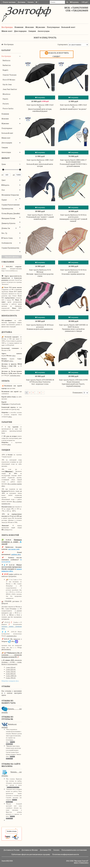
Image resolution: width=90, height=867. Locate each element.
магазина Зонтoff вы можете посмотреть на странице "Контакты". (12, 282)
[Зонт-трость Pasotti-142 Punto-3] (40, 186)
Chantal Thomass (9, 75)
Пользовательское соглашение (74, 850)
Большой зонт (68, 27)
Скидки (32, 31)
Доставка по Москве (29, 850)
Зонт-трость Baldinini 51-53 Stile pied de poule (73, 216)
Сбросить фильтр (12, 257)
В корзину (40, 97)
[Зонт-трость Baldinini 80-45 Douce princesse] (40, 296)
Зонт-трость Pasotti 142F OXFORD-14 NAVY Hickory (73, 326)
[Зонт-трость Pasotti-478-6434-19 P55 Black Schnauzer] (73, 351)
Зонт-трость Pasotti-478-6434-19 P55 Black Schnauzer (73, 381)
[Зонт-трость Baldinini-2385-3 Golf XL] (40, 76)
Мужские (40, 27)
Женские (29, 27)
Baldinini (6, 60)
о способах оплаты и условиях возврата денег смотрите (12, 414)
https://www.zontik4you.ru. (10, 271)
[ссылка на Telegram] (9, 641)
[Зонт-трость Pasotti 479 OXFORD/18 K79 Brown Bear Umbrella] (40, 351)
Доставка (21, 2)
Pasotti (5, 99)
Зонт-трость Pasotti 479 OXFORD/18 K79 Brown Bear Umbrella (40, 381)
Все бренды (7, 27)
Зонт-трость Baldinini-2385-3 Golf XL (40, 106)
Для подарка (20, 31)
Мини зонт (7, 31)
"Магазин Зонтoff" (81, 861)
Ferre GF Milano (9, 80)
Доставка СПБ (45, 850)
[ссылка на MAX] (16, 641)
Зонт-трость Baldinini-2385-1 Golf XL (40, 161)
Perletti (6, 104)
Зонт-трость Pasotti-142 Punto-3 (40, 215)
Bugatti (5, 70)
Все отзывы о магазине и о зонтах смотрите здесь (12, 693)
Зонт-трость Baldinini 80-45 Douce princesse (40, 326)
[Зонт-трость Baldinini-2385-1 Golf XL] (40, 131)
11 (39, 393)
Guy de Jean (7, 84)
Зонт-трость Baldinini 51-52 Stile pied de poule (73, 271)
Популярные (53, 27)
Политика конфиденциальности (65, 854)
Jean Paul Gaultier (10, 89)
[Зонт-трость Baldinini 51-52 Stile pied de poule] (73, 241)
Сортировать (63, 44)
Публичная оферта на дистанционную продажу (30, 854)
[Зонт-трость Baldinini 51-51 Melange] (40, 241)
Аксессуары (44, 31)
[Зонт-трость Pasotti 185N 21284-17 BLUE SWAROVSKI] (73, 131)
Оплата (30, 2)
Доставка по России (11, 850)
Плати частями (9, 2)
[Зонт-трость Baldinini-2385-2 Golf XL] (73, 76)
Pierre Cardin (8, 108)
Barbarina (7, 65)
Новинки (18, 27)
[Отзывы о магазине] (5, 709)
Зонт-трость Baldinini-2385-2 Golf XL (73, 106)
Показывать (78, 393)
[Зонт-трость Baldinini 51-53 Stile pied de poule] (73, 186)
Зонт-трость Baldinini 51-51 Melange (40, 271)
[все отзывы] (12, 834)
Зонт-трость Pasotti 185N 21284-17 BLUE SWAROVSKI (73, 161)
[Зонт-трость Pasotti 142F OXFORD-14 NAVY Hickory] (73, 296)
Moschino (6, 94)
